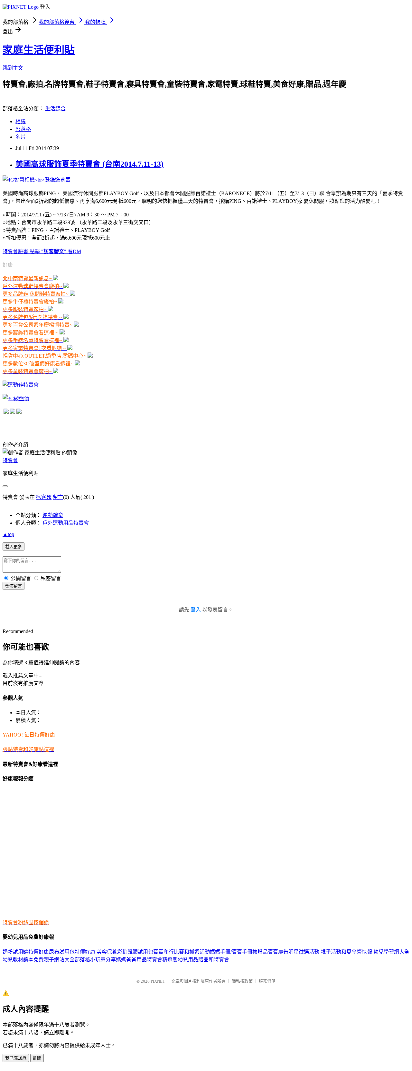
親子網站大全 (59, 959)
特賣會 (10, 460)
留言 (58, 497)
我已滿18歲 (15, 1058)
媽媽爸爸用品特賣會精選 (144, 959)
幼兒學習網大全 (391, 952)
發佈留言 (13, 586)
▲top (8, 534)
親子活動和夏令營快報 (346, 952)
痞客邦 (44, 497)
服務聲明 (267, 981)
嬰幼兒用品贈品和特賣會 (201, 959)
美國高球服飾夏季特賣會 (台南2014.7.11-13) (89, 164)
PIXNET (158, 981)
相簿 (20, 121)
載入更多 (13, 546)
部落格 (23, 129)
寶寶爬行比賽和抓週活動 (181, 952)
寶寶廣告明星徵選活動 (293, 952)
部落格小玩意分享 (95, 959)
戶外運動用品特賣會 (65, 523)
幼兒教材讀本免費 (23, 959)
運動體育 (52, 515)
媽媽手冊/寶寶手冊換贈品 (239, 952)
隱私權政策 (242, 981)
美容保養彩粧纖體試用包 (125, 952)
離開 (37, 1058)
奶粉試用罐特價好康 (26, 952)
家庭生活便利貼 (39, 50)
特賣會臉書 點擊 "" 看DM (42, 251)
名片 (20, 137)
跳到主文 (13, 68)
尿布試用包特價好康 (72, 952)
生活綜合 (55, 108)
